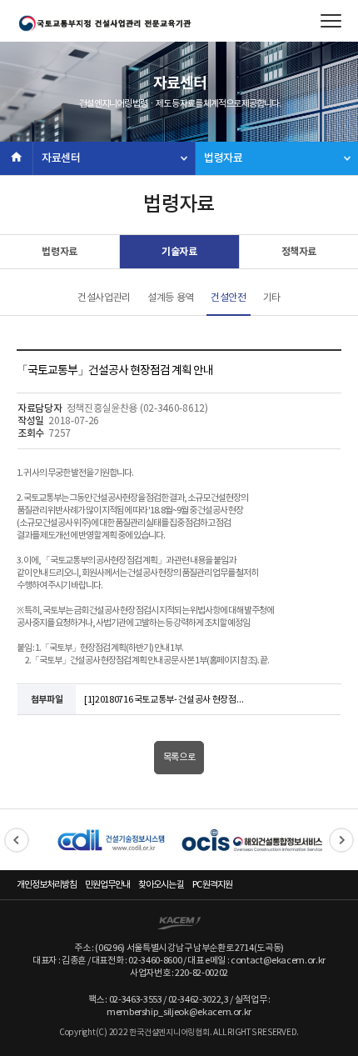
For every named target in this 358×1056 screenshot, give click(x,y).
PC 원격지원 (212, 884)
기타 (272, 298)
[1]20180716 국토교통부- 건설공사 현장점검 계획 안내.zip (167, 699)
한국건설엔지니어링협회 (104, 23)
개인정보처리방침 (47, 884)
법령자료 (223, 158)
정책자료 (299, 252)
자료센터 (61, 158)
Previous (16, 840)
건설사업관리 (104, 298)
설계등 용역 (170, 298)
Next (341, 840)
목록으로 (179, 757)
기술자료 (179, 252)
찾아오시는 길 (161, 884)
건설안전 (228, 298)
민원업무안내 (107, 884)
